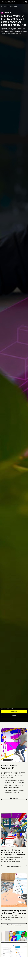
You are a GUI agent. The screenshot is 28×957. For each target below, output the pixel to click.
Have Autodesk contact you (14, 866)
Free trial (14, 715)
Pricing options (14, 711)
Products (6, 6)
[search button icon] (23, 1)
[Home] (10, 2)
